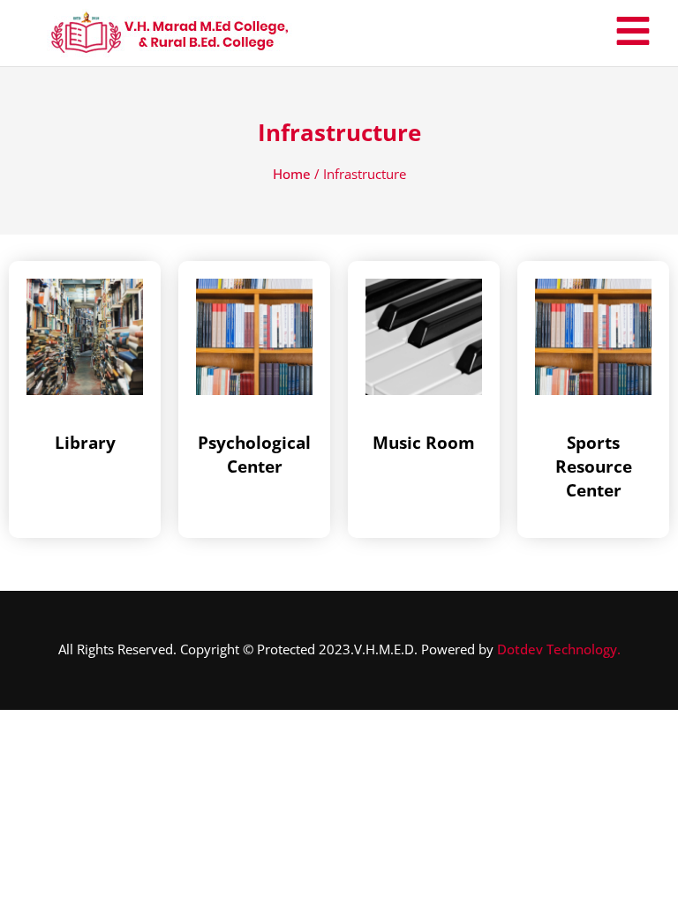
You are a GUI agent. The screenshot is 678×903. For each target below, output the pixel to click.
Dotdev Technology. (559, 649)
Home (292, 174)
